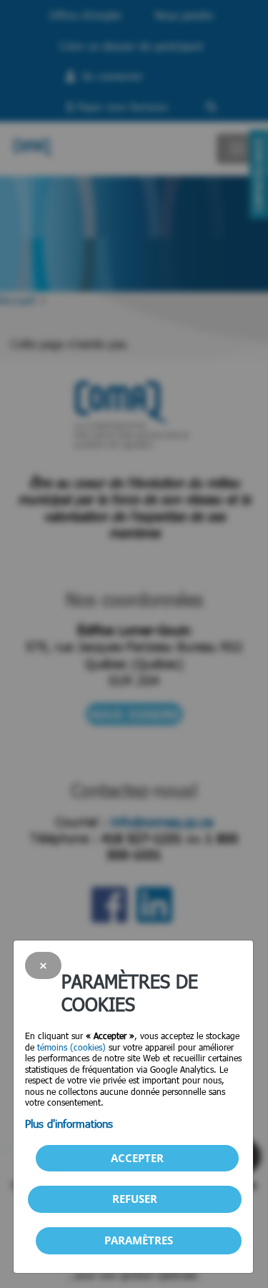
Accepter (137, 1158)
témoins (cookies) (71, 1047)
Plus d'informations (69, 1123)
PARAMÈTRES (138, 1240)
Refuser (134, 1198)
